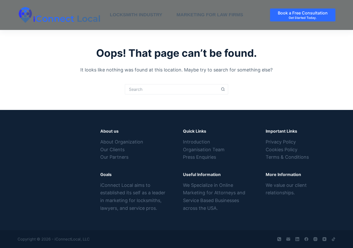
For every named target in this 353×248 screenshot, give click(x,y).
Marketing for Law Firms (210, 14)
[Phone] (279, 239)
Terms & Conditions (287, 157)
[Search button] (223, 89)
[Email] (288, 239)
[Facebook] (306, 239)
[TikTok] (333, 239)
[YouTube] (324, 239)
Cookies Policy (281, 149)
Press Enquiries (199, 157)
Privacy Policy (281, 142)
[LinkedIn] (297, 239)
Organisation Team (204, 149)
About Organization (121, 142)
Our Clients (112, 149)
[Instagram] (315, 239)
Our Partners (114, 157)
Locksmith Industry (136, 14)
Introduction (196, 142)
